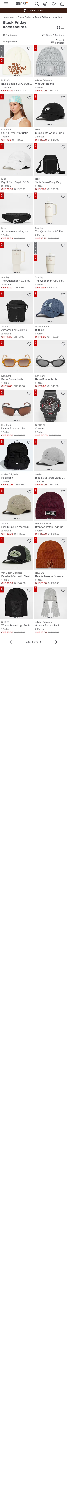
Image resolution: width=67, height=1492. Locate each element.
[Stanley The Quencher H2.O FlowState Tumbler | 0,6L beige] (50, 258)
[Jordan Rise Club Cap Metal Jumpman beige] (16, 504)
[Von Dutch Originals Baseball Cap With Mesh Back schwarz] (16, 553)
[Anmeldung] (45, 4)
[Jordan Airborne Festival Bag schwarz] (16, 307)
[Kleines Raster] (58, 27)
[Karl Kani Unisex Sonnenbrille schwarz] (16, 405)
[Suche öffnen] (36, 4)
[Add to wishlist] (29, 49)
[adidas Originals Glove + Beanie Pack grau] (50, 602)
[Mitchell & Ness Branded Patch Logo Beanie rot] (50, 504)
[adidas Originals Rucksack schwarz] (16, 455)
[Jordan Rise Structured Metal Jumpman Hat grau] (50, 455)
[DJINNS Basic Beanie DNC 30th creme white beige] (16, 61)
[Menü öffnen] (6, 4)
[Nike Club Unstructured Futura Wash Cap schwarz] (50, 110)
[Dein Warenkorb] (62, 4)
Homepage (8, 17)
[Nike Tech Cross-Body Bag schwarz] (50, 159)
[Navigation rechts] (56, 642)
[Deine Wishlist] (53, 4)
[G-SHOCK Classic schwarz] (50, 405)
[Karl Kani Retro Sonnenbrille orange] (16, 356)
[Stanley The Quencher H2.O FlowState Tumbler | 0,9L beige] (50, 208)
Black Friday (24, 17)
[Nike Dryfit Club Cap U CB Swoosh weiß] (16, 159)
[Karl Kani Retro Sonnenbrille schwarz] (50, 356)
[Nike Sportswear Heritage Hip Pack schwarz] (16, 208)
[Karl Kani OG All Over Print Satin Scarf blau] (16, 110)
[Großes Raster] (62, 27)
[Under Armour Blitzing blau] (50, 307)
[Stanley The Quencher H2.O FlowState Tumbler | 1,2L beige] (16, 258)
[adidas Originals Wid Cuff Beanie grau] (50, 61)
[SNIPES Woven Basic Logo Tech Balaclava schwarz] (16, 602)
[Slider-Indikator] (15, 75)
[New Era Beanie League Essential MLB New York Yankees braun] (50, 553)
